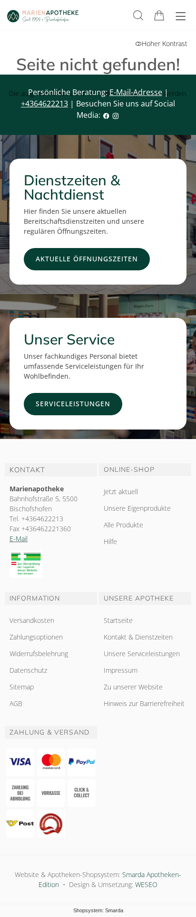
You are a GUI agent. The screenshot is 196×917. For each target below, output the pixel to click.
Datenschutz (28, 670)
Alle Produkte (123, 524)
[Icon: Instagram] (115, 115)
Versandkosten (32, 620)
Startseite (118, 620)
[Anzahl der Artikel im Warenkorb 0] (159, 15)
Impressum (120, 670)
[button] (138, 15)
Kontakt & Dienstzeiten (138, 636)
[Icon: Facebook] (106, 115)
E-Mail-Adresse (135, 92)
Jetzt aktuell (121, 491)
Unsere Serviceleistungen (142, 653)
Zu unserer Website (133, 686)
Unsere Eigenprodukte (137, 508)
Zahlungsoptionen (36, 636)
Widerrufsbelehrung (39, 653)
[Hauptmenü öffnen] (180, 16)
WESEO (146, 884)
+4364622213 (44, 103)
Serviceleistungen (73, 403)
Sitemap (22, 686)
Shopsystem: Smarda (98, 910)
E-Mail (19, 538)
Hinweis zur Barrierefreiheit (144, 703)
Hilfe (110, 541)
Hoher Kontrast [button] (164, 43)
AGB (16, 703)
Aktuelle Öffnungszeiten (87, 258)
